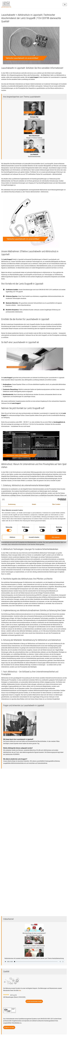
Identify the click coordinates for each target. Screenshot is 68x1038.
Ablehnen (12, 537)
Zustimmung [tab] (12, 504)
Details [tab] (34, 504)
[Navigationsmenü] (65, 4)
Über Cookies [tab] (56, 504)
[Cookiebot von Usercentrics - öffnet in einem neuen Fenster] (59, 499)
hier (20, 990)
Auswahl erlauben (34, 537)
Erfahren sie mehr (9, 1027)
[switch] (25, 530)
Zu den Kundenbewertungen (34, 1001)
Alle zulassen (55, 537)
